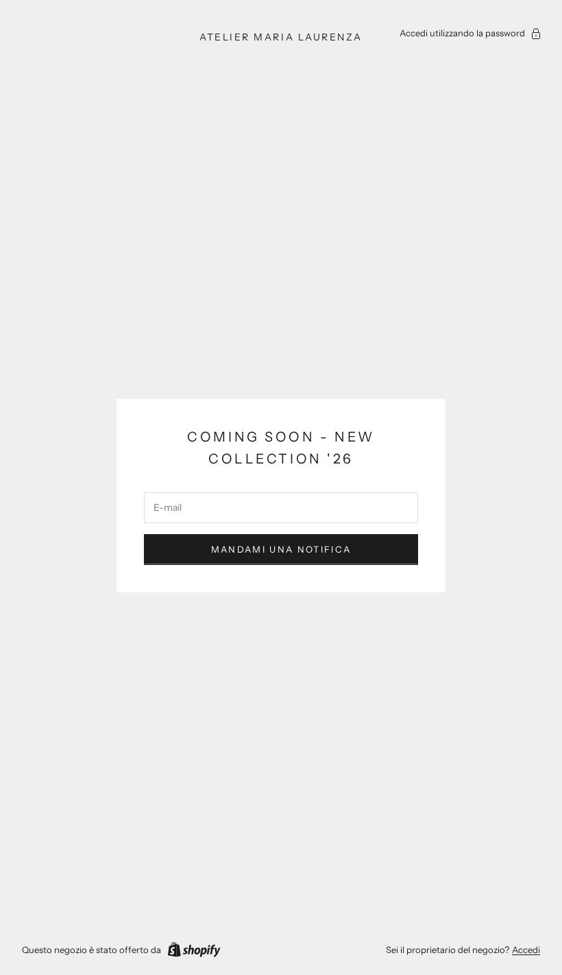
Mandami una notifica (281, 549)
